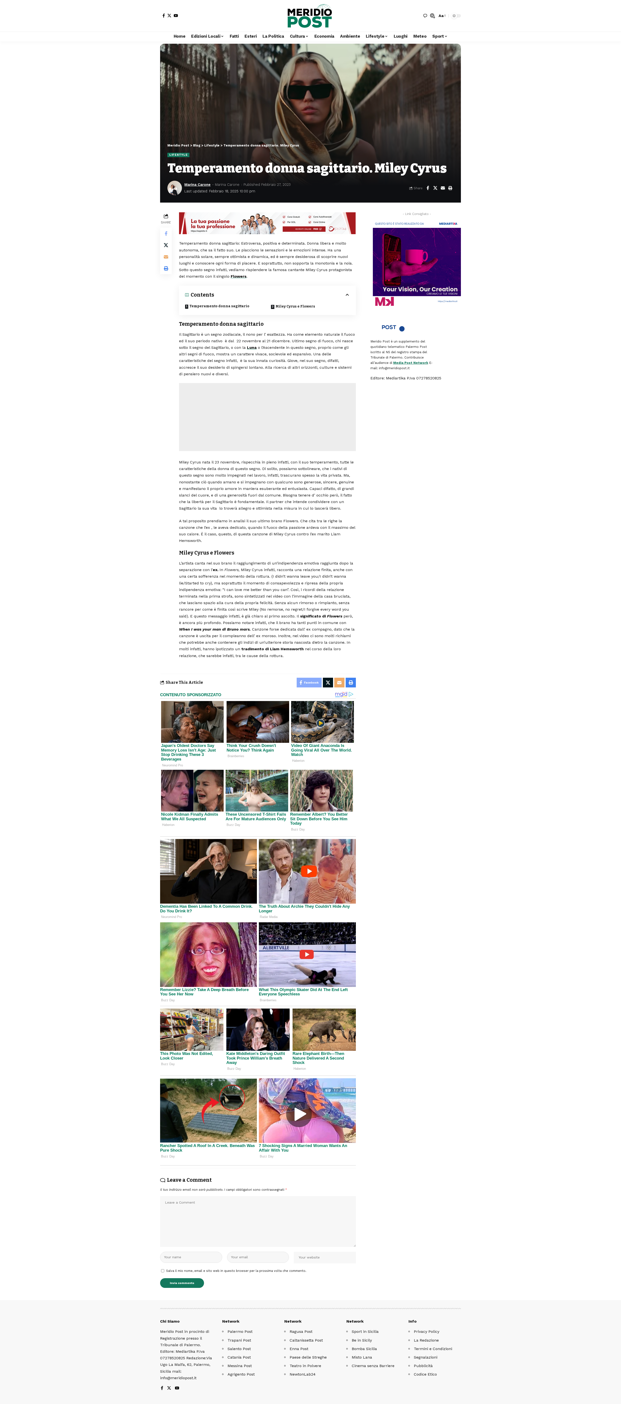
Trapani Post (239, 1340)
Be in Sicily (362, 1340)
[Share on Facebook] (427, 188)
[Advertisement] (267, 417)
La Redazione (426, 1340)
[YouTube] (175, 15)
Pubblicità (423, 1365)
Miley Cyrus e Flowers (295, 306)
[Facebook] (163, 15)
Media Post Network (410, 363)
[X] (169, 15)
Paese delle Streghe (308, 1357)
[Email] (442, 188)
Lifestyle (178, 154)
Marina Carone (197, 184)
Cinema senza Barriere (373, 1365)
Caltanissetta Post (306, 1340)
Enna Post (299, 1348)
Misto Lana (362, 1357)
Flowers (238, 276)
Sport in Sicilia (365, 1331)
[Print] (450, 188)
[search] (432, 15)
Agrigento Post (241, 1374)
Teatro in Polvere (305, 1365)
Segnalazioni (425, 1357)
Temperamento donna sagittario (219, 306)
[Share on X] (435, 188)
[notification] (425, 15)
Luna (252, 347)
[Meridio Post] (310, 16)
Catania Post (239, 1357)
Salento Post (239, 1348)
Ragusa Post (301, 1331)
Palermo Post (240, 1331)
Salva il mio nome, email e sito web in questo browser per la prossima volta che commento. (236, 1271)
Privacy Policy (426, 1331)
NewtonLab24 (303, 1374)
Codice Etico (425, 1374)
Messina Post (240, 1365)
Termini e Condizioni (433, 1348)
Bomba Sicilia (364, 1348)
